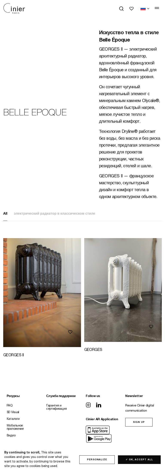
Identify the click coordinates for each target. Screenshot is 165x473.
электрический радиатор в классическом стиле (54, 214)
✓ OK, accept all (139, 460)
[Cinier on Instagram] (88, 405)
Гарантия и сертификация (56, 407)
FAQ (10, 405)
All (5, 214)
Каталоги (13, 419)
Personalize (97, 460)
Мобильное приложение (15, 427)
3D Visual (13, 412)
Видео (11, 435)
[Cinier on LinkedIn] (98, 405)
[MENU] (157, 8)
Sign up (139, 422)
